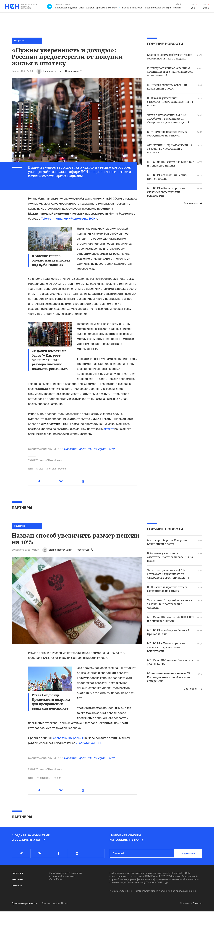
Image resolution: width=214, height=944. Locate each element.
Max (112, 449)
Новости (70, 449)
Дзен (82, 449)
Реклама (17, 885)
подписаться (188, 853)
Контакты (17, 879)
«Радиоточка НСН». (89, 743)
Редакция (17, 873)
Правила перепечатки (24, 903)
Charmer (197, 903)
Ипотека (51, 468)
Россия (62, 468)
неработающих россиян (68, 738)
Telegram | (101, 449)
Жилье (39, 468)
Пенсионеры (43, 777)
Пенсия (57, 777)
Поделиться (72, 71)
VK (90, 449)
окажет (108, 429)
